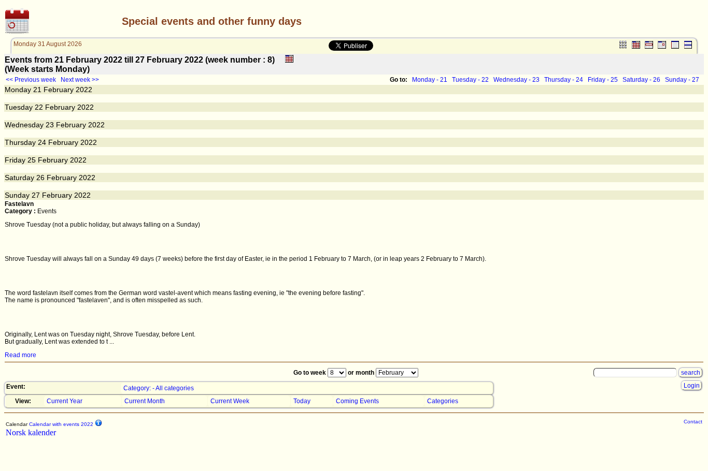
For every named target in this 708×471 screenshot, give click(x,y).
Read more (20, 355)
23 (50, 125)
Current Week (229, 401)
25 (31, 160)
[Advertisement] (581, 21)
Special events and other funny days (212, 21)
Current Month (144, 401)
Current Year (64, 401)
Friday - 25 (603, 79)
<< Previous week (31, 79)
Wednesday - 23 (516, 79)
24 (42, 142)
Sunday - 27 (682, 79)
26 (40, 177)
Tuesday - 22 (470, 79)
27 (36, 195)
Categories (442, 401)
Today (301, 401)
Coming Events (357, 401)
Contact (693, 421)
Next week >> (80, 79)
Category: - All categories (158, 388)
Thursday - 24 (563, 79)
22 (39, 107)
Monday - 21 (429, 79)
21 (37, 89)
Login (692, 385)
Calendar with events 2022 (60, 424)
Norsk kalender (31, 432)
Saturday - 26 (641, 79)
